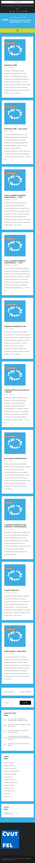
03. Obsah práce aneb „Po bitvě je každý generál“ (18, 744)
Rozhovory (7, 788)
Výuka (6, 796)
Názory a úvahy (10, 43)
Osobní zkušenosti (11, 173)
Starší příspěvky (9, 692)
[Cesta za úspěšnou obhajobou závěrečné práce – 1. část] (15, 245)
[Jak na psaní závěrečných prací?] (15, 443)
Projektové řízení (9, 782)
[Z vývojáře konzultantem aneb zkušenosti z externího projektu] (15, 509)
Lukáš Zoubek (7, 593)
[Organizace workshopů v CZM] (15, 311)
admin (5, 67)
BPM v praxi (9, 503)
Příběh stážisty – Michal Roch (15, 651)
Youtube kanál (5, 859)
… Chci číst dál (15, 93)
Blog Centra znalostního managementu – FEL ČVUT (20, 21)
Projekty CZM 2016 (11, 590)
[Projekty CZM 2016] (15, 575)
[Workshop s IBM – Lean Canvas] (15, 113)
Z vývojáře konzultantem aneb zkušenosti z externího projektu (15, 526)
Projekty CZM (8, 785)
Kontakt (12, 859)
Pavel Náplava (7, 199)
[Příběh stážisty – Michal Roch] (15, 636)
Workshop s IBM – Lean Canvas (15, 129)
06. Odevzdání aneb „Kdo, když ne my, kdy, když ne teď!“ (19, 725)
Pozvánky (7, 777)
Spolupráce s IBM (10, 65)
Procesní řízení (8, 780)
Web (18, 858)
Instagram (27, 858)
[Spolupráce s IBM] (15, 50)
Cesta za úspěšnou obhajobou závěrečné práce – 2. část (15, 196)
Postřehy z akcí (10, 107)
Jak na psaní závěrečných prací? (15, 458)
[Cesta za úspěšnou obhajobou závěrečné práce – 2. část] (15, 180)
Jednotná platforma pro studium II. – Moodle (17, 391)
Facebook (21, 858)
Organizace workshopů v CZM (15, 326)
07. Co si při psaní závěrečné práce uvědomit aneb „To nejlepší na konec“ (18, 719)
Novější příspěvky (25, 692)
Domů (14, 858)
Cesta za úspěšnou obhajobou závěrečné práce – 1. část (15, 262)
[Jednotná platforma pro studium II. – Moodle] (15, 375)
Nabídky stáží (8, 766)
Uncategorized (8, 791)
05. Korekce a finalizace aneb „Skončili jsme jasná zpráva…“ (18, 731)
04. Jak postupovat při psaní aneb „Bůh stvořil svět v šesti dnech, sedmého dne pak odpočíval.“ (19, 737)
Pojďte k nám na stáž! (6, 858)
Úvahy (6, 794)
